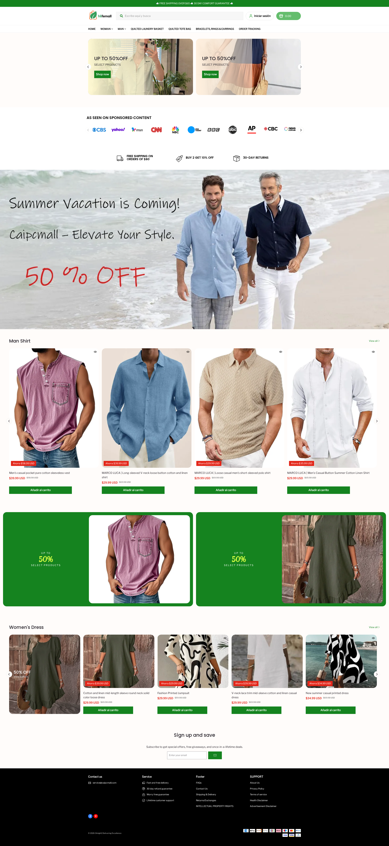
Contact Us (202, 788)
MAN (121, 29)
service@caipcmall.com (104, 782)
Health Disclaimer (259, 800)
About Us (255, 782)
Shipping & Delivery (206, 794)
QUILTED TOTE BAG (180, 29)
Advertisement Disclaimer (263, 806)
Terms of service (258, 794)
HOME (92, 29)
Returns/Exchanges (206, 800)
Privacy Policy (257, 788)
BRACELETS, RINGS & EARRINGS (215, 29)
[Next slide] (301, 130)
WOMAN (105, 29)
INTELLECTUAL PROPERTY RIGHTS (214, 806)
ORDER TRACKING (249, 29)
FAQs (198, 782)
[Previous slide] (88, 130)
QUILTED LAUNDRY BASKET (147, 29)
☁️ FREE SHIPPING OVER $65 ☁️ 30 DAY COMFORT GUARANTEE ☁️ (194, 3)
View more (20, 676)
